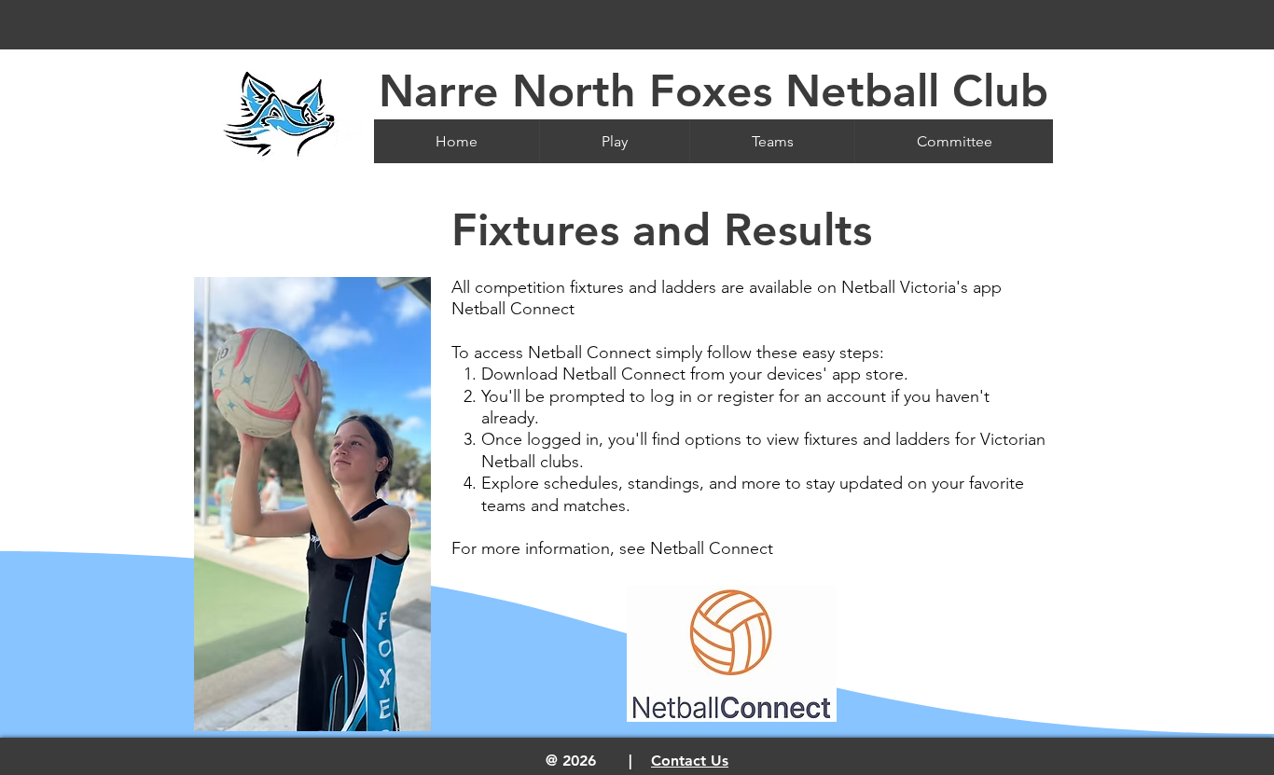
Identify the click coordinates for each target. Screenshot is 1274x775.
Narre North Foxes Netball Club (713, 90)
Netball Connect (711, 548)
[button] (614, 141)
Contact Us (689, 760)
